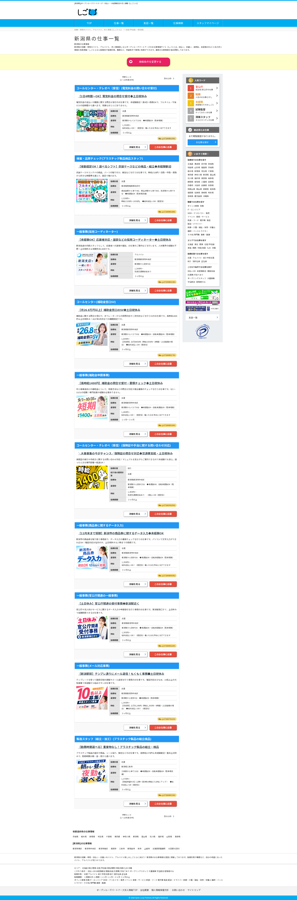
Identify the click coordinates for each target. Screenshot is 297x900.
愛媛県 (206, 189)
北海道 (190, 163)
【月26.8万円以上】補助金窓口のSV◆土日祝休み (109, 310)
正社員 (204, 261)
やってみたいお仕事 (204, 111)
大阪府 (197, 185)
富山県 (212, 174)
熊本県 (211, 192)
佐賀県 (197, 192)
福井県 (197, 178)
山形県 (197, 167)
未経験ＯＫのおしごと (205, 103)
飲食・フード (193, 220)
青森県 (197, 163)
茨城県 (211, 167)
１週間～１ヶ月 (100, 877)
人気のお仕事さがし (204, 95)
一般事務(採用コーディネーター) (97, 231)
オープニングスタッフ (197, 278)
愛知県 (197, 181)
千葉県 (211, 171)
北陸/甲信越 (209, 244)
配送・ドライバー (195, 223)
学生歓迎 (191, 281)
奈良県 (211, 185)
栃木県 (190, 171)
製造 (209, 220)
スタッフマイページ (208, 23)
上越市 (147, 848)
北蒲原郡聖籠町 (159, 848)
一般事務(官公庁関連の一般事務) (97, 595)
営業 (202, 205)
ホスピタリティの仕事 (205, 118)
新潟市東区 (77, 848)
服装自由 (211, 271)
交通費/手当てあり (195, 274)
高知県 (212, 189)
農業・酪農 (205, 234)
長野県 (204, 178)
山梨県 (169, 836)
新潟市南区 (103, 848)
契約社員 (196, 261)
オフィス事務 (193, 205)
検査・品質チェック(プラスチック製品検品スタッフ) (110, 158)
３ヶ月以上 (125, 877)
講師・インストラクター (198, 231)
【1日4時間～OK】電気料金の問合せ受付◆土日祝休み (112, 96)
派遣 (189, 257)
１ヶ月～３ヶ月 (114, 877)
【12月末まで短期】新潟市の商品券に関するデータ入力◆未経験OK (121, 533)
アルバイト (197, 257)
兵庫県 (204, 185)
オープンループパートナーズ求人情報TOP (117, 890)
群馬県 (197, 171)
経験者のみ (201, 281)
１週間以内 (89, 877)
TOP (89, 23)
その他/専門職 (194, 234)
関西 (194, 247)
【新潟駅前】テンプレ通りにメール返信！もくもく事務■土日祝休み (121, 674)
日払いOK (192, 271)
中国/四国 (202, 247)
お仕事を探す (202, 142)
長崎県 (204, 192)
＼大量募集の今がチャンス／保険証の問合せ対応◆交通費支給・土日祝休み (125, 453)
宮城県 (211, 163)
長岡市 (113, 848)
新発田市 (131, 848)
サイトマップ (193, 890)
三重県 (204, 181)
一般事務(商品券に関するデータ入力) (100, 525)
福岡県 (190, 192)
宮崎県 (190, 196)
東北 (196, 244)
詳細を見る (134, 147)
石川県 (190, 178)
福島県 (204, 167)
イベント (191, 216)
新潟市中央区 (90, 848)
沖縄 (214, 247)
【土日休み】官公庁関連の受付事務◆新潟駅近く (108, 603)
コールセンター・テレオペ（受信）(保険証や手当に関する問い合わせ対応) (124, 445)
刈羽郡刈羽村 (173, 848)
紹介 (189, 261)
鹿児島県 (198, 196)
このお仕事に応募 (163, 147)
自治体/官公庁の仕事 (204, 88)
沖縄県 (206, 196)
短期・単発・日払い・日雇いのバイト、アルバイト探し (105, 857)
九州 (209, 247)
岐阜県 (211, 178)
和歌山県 (191, 189)
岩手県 (204, 163)
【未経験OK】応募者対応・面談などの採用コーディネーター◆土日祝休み (124, 240)
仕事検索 (178, 23)
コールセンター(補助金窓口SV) (96, 302)
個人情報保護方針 (160, 890)
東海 (189, 247)
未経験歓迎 (201, 271)
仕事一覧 (119, 23)
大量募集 (211, 278)
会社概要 (144, 890)
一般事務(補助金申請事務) (93, 375)
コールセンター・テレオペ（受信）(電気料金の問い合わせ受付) (117, 88)
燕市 (139, 848)
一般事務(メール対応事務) (93, 666)
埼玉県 (204, 171)
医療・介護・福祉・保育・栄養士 (201, 227)
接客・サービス (202, 216)
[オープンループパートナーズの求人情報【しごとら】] (87, 11)
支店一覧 (148, 23)
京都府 (190, 185)
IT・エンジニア (194, 209)
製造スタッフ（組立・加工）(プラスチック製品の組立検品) (114, 739)
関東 (201, 244)
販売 (208, 213)
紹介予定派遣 (208, 257)
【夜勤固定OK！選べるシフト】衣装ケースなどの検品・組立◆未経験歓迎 (124, 166)
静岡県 (190, 181)
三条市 (122, 848)
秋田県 (190, 167)
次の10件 (168, 78)
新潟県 (206, 174)
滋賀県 (211, 181)
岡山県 (199, 189)
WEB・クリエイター (196, 213)
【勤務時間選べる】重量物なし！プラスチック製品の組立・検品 (118, 747)
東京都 (190, 174)
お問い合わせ (178, 890)
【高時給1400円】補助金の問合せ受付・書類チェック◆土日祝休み (120, 383)
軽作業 (203, 220)
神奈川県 (198, 174)
